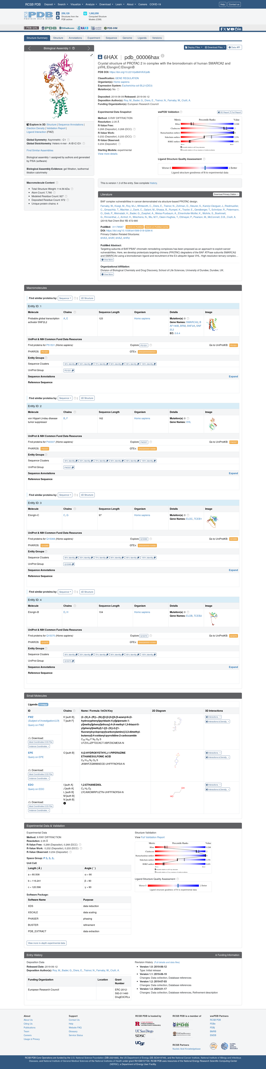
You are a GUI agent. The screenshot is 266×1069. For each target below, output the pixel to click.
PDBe (213, 1023)
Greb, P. (108, 213)
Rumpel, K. (175, 209)
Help (222, 4)
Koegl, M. (120, 206)
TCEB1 (198, 518)
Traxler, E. (187, 209)
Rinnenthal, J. (111, 217)
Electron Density (36, 128)
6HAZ (119, 238)
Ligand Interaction (36, 132)
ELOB (189, 615)
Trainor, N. (160, 100)
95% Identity (131, 364)
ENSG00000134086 (147, 448)
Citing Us (28, 1023)
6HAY (111, 238)
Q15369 (50, 539)
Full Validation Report (153, 837)
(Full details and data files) (167, 962)
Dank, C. (138, 209)
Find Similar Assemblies (40, 150)
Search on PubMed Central (157, 226)
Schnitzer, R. (218, 209)
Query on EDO (36, 789)
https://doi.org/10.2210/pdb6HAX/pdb (130, 72)
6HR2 (126, 238)
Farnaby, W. (174, 100)
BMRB (213, 1031)
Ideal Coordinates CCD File (40, 742)
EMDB (213, 1035)
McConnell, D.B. (217, 217)
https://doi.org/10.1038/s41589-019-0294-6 (129, 230)
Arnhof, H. (126, 217)
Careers (142, 4)
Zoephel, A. (147, 213)
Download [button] (105, 4)
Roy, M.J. (131, 206)
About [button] (130, 4)
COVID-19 (155, 4)
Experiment (94, 38)
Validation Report (55, 128)
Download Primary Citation (225, 194)
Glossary (73, 1031)
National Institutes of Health (108, 1060)
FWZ (30, 717)
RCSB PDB (33, 4)
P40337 (50, 442)
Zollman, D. (182, 206)
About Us (28, 1019)
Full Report (236, 112)
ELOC (189, 518)
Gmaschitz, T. (111, 209)
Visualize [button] (76, 4)
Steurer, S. (196, 206)
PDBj (212, 1027)
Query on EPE (36, 757)
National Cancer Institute (187, 1057)
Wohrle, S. (208, 213)
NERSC (114, 1064)
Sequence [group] (64, 298)
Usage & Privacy (32, 1039)
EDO (30, 784)
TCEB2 (198, 615)
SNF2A (191, 326)
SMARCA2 (192, 322)
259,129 (65, 13)
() (43, 720)
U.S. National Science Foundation (87, 1057)
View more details (107, 153)
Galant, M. (149, 209)
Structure (58, 38)
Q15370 (50, 635)
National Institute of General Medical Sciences (66, 1060)
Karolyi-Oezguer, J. (213, 206)
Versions (157, 38)
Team (26, 1031)
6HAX (104, 238)
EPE (30, 752)
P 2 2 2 (48, 858)
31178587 (117, 227)
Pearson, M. (200, 217)
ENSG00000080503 (147, 351)
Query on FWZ (36, 725)
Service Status (76, 1035)
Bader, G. (138, 100)
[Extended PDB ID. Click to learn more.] (162, 55)
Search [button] (62, 4)
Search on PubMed (135, 226)
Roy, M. (128, 100)
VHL (188, 422)
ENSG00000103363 (147, 642)
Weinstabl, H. (121, 213)
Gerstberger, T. (202, 209)
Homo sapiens (121, 82)
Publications (29, 1027)
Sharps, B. (162, 209)
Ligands (142, 38)
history (153, 183)
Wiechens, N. (140, 217)
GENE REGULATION (127, 78)
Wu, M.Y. (153, 217)
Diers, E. (149, 100)
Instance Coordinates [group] (38, 746)
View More (108, 259)
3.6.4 (177, 333)
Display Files (194, 47)
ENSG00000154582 (147, 545)
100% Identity (147, 364)
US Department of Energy (136, 1057)
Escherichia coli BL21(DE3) (137, 85)
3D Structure (87, 298)
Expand (233, 376)
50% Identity (85, 364)
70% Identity (100, 364)
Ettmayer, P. (185, 217)
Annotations (75, 38)
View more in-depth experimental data (46, 942)
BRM (183, 326)
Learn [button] (119, 4)
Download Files (215, 47)
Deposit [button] (48, 4)
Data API (236, 47)
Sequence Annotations (70, 124)
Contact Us (74, 1019)
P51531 (50, 345)
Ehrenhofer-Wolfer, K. (189, 213)
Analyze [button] (90, 4)
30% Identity (69, 364)
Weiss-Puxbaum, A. (166, 213)
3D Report (224, 112)
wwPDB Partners (219, 1016)
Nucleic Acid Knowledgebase (187, 1048)
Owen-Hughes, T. (168, 217)
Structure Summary (37, 38)
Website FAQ (75, 1027)
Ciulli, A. (186, 100)
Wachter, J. (126, 209)
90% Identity (116, 364)
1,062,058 (94, 13)
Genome (127, 38)
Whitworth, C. (144, 206)
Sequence (111, 38)
